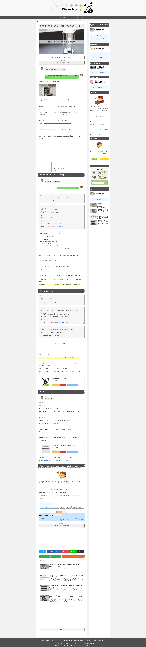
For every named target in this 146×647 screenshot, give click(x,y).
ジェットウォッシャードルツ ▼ (102, 642)
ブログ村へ (94, 158)
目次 (60, 164)
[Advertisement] (62, 153)
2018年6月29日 (60, 226)
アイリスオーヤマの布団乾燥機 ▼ (44, 642)
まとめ (55, 170)
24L (76, 504)
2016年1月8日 (54, 302)
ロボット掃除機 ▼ (46, 640)
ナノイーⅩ (56, 507)
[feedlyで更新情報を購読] (50, 556)
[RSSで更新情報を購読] (73, 556)
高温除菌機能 (75, 507)
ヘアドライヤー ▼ (55, 643)
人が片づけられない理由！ (97, 87)
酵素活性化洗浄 (68, 507)
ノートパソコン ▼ (69, 643)
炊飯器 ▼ (62, 643)
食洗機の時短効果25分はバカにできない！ (62, 167)
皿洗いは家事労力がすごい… (59, 168)
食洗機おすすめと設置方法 (97, 35)
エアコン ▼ (92, 642)
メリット (82, 135)
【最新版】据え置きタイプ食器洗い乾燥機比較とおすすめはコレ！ (58, 460)
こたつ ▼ (87, 642)
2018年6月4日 (52, 200)
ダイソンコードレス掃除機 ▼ (85, 640)
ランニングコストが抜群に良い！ (99, 57)
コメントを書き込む (62, 629)
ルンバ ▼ (53, 640)
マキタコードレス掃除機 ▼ (98, 640)
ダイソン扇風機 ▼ (66, 640)
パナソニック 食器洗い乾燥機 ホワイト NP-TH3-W (63, 445)
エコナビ (62, 507)
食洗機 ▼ (63, 642)
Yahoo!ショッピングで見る (72, 384)
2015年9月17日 (65, 322)
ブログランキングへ (104, 158)
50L (60, 504)
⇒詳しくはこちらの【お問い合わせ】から (99, 129)
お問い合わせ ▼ (77, 643)
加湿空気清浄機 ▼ (55, 642)
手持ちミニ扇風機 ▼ (75, 640)
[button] (80, 551)
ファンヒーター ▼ (79, 642)
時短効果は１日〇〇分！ (97, 54)
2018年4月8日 (57, 335)
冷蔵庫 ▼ (73, 642)
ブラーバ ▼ (59, 640)
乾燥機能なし (81, 507)
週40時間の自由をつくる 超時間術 (60, 378)
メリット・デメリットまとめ (98, 38)
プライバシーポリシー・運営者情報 (87, 643)
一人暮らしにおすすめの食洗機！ (99, 72)
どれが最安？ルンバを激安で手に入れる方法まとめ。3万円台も (57, 123)
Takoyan (84, 64)
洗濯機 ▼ (68, 642)
